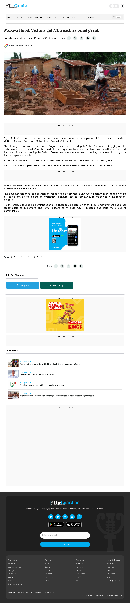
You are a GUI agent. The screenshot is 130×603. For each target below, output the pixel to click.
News (9, 17)
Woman (90, 17)
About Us (11, 592)
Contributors (13, 560)
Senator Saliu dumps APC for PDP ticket (37, 375)
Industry (79, 570)
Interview (111, 567)
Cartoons (49, 574)
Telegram (24, 285)
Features (80, 560)
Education (49, 570)
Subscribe (65, 544)
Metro (19, 17)
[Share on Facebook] (68, 38)
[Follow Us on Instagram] (65, 516)
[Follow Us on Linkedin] (72, 516)
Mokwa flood (40, 257)
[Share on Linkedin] (94, 38)
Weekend (111, 563)
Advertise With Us (25, 592)
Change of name (114, 580)
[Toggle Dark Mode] (114, 6)
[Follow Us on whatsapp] (79, 516)
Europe (48, 563)
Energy (11, 570)
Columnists (50, 577)
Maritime (80, 577)
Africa (10, 577)
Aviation (11, 563)
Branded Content (16, 584)
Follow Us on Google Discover (19, 45)
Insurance (80, 574)
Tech (74, 17)
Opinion (65, 17)
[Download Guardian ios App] (74, 524)
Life (56, 17)
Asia (9, 580)
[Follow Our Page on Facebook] (50, 516)
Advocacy (12, 574)
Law (108, 577)
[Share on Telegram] (88, 38)
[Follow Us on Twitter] (58, 516)
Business (38, 17)
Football (80, 567)
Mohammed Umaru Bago (22, 257)
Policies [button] (38, 592)
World (78, 580)
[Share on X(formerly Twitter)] (75, 38)
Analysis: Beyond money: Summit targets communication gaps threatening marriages (57, 396)
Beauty (48, 567)
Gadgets (111, 574)
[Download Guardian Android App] (56, 524)
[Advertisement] (65, 446)
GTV (82, 17)
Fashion (79, 563)
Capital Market (14, 567)
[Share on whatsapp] (81, 38)
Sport (49, 17)
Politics (28, 17)
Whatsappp (57, 285)
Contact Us (49, 592)
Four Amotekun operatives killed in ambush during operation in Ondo (50, 364)
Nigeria (48, 580)
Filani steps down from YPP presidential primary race (43, 385)
